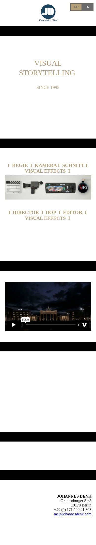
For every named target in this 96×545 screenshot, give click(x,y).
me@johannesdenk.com (72, 514)
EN (87, 6)
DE (76, 6)
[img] (48, 13)
